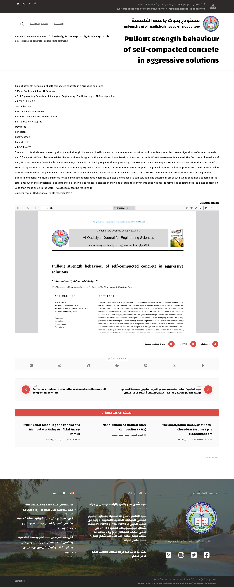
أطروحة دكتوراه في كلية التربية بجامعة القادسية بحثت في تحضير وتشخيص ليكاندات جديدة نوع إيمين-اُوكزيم (45, 523)
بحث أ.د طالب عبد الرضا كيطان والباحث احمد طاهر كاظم (119, 553)
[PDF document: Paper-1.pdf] (117, 269)
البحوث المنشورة (203, 439)
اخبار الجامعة (62, 493)
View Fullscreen (209, 202)
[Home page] (107, 36)
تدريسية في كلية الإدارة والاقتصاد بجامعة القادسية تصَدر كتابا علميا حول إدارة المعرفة (48, 507)
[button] (35, 3)
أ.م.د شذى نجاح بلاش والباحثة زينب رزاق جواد (118, 504)
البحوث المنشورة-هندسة (155, 344)
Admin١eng (205, 344)
